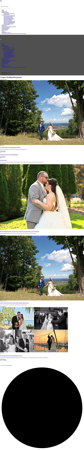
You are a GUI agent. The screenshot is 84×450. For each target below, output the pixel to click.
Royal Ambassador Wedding (8, 16)
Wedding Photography (5, 12)
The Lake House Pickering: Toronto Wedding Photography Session (11, 355)
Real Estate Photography (6, 28)
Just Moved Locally (3, 160)
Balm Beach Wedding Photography (9, 49)
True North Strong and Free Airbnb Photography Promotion (10, 147)
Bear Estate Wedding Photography (9, 18)
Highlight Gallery (4, 11)
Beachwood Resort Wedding (8, 17)
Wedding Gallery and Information (9, 13)
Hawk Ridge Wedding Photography (9, 21)
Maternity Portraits (5, 63)
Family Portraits (4, 25)
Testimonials (4, 31)
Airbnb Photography (5, 29)
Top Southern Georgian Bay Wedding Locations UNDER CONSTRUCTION (14, 33)
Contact (3, 10)
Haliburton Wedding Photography (9, 56)
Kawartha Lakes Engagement (8, 23)
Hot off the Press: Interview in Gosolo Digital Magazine (9, 154)
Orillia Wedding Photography (8, 19)
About (3, 30)
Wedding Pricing (6, 14)
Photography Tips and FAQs (6, 32)
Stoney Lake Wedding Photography (9, 22)
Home (3, 9)
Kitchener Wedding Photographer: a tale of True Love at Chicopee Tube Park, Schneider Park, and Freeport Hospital (19, 231)
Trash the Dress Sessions (6, 24)
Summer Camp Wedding (7, 20)
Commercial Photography (6, 27)
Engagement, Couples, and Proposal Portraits (9, 26)
